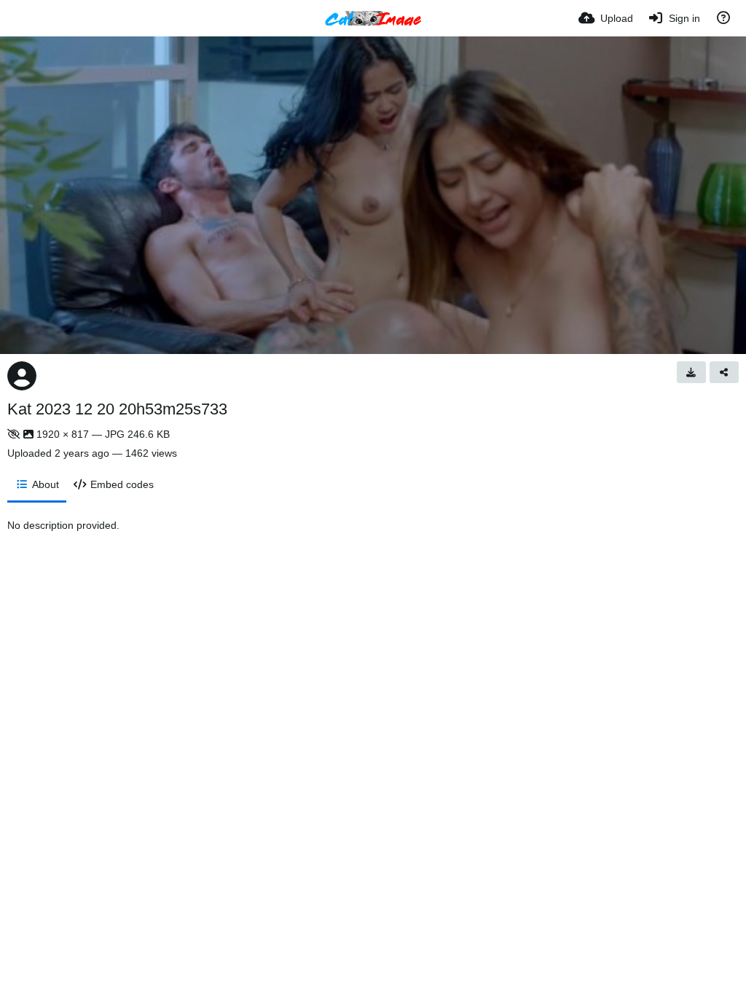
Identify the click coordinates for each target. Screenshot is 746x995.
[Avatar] (21, 375)
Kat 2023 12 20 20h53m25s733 (117, 409)
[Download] (691, 372)
